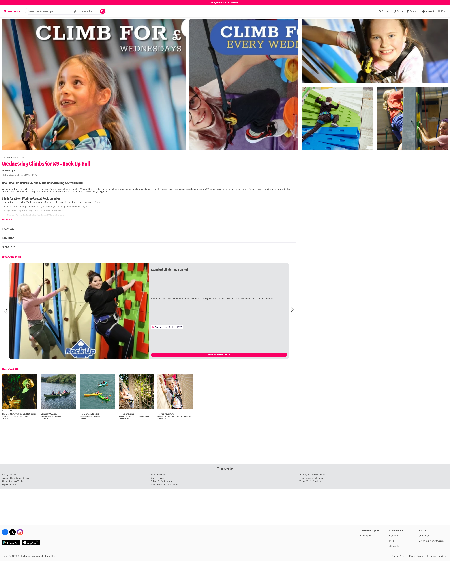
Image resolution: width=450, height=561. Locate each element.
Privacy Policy (416, 556)
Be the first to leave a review (13, 157)
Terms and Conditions (437, 556)
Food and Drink (158, 474)
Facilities (8, 238)
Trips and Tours (9, 484)
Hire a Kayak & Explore (89, 414)
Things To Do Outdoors (310, 481)
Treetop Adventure (166, 414)
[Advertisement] (225, 445)
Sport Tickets (157, 478)
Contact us (424, 536)
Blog (391, 541)
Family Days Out (10, 474)
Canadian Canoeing (49, 414)
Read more (7, 219)
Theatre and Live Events (311, 478)
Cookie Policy (398, 556)
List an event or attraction (431, 541)
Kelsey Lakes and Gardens (51, 416)
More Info (8, 247)
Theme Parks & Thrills (12, 481)
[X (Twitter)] (12, 532)
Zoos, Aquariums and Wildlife (165, 484)
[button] (13, 157)
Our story (394, 536)
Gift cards (394, 546)
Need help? (365, 536)
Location (8, 229)
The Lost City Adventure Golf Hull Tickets (19, 414)
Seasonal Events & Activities (15, 478)
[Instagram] (20, 532)
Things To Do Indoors (161, 481)
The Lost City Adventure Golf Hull (15, 416)
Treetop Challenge (126, 414)
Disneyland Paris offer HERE (223, 2)
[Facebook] (5, 532)
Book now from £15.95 (219, 354)
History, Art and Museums (312, 474)
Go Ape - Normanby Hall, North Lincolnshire (135, 416)
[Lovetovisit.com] (12, 11)
